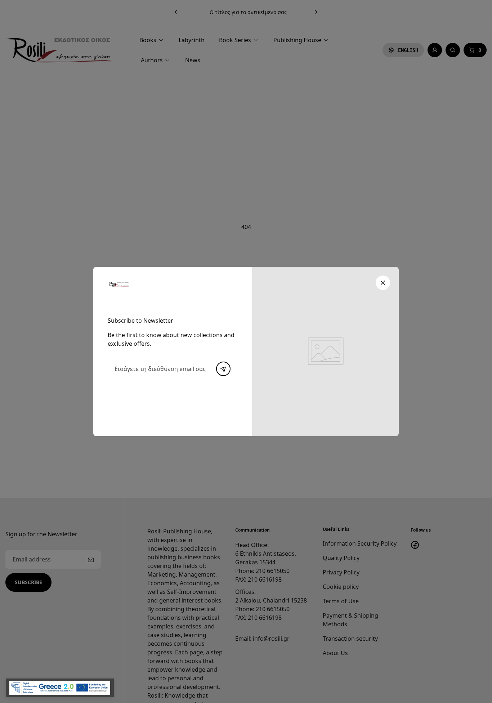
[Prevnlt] (223, 369)
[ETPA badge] (59, 688)
